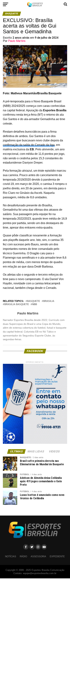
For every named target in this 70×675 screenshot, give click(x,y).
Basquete (33, 301)
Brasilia (48, 301)
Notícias (10, 556)
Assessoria (38, 556)
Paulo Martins (16, 41)
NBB (34, 304)
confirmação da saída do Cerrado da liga (29, 144)
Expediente (57, 556)
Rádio (23, 556)
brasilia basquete (16, 304)
